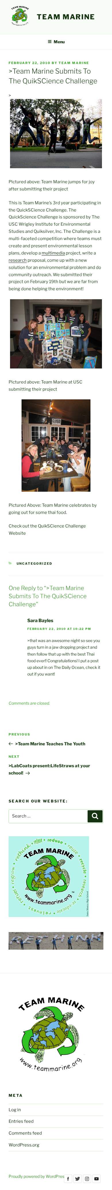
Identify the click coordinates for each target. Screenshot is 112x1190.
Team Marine (66, 17)
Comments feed (25, 1133)
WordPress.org (24, 1145)
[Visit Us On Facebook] (68, 1182)
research (18, 260)
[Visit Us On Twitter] (77, 1182)
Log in (15, 1109)
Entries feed (21, 1121)
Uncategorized (35, 564)
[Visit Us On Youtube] (96, 1182)
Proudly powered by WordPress (37, 1176)
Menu (59, 41)
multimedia (53, 253)
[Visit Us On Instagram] (87, 1182)
